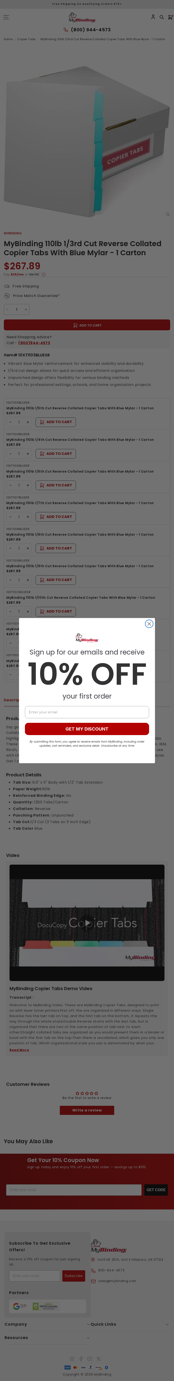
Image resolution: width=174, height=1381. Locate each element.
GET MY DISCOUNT (87, 729)
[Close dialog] (149, 624)
